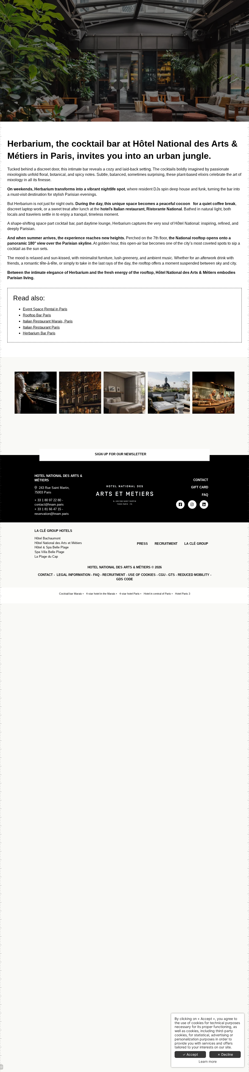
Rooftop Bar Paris (37, 315)
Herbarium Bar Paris (39, 333)
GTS (171, 575)
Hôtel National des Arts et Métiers (58, 543)
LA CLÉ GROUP (196, 543)
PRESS (142, 543)
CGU (162, 575)
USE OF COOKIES (142, 575)
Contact (200, 480)
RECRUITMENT (166, 543)
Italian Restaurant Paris (41, 327)
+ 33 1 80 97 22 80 (48, 500)
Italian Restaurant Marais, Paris (48, 321)
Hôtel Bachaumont (48, 538)
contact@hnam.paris (49, 504)
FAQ (96, 575)
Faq (205, 495)
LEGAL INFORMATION (73, 575)
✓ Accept (190, 1054)
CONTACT (45, 575)
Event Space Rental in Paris (45, 309)
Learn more (208, 1061)
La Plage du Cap (46, 556)
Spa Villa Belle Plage (49, 552)
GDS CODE (124, 579)
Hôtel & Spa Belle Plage (52, 547)
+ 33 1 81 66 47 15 (48, 509)
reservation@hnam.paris (52, 514)
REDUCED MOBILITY (193, 575)
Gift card (199, 487)
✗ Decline (225, 1054)
